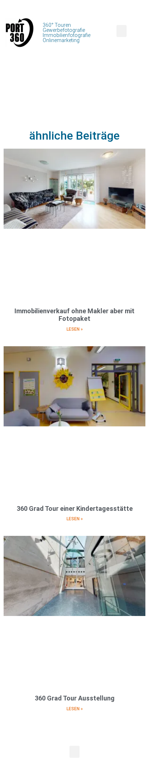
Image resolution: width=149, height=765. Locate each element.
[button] (121, 31)
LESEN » (75, 329)
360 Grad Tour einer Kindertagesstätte (75, 508)
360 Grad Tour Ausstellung (75, 698)
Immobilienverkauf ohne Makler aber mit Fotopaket (74, 315)
